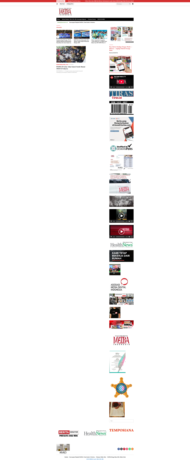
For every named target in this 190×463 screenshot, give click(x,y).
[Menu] (57, 4)
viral (67, 64)
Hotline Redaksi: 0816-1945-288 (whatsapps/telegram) (74, 19)
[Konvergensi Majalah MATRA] (65, 11)
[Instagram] (127, 449)
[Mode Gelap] (133, 4)
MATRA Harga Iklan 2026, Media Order (116, 457)
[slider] (120, 221)
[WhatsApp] (129, 449)
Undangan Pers (70, 3)
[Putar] (111, 87)
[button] (129, 4)
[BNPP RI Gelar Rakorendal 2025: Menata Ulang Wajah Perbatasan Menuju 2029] (64, 34)
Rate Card (62, 3)
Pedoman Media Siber (101, 457)
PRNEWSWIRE (101, 19)
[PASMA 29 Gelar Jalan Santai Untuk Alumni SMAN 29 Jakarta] (71, 54)
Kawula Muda (59, 64)
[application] (121, 82)
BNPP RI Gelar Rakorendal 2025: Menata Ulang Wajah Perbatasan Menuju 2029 (64, 41)
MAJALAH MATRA (113, 52)
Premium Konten (92, 19)
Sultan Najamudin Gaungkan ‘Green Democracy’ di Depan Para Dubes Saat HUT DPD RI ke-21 (81, 41)
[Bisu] (129, 87)
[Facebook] (118, 449)
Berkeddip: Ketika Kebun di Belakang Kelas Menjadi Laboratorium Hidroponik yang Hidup (98, 41)
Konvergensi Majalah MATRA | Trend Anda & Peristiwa (82, 22)
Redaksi (66, 457)
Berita (58, 19)
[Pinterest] (124, 449)
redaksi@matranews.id (62, 22)
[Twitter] (121, 449)
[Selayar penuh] (131, 87)
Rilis (64, 64)
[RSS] (132, 449)
